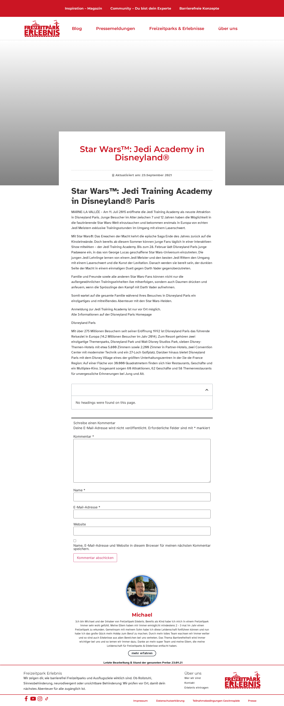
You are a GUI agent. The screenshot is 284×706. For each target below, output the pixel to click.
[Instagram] (39, 698)
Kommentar (83, 436)
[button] (206, 389)
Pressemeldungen (115, 28)
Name (79, 490)
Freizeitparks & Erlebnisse (176, 28)
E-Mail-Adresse (86, 507)
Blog (77, 28)
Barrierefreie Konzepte (199, 8)
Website (79, 524)
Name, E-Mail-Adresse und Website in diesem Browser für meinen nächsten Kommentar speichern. (142, 547)
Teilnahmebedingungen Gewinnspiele (216, 700)
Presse (252, 700)
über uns (227, 28)
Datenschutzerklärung (170, 700)
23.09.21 (177, 662)
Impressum (140, 700)
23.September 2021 (157, 175)
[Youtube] (33, 698)
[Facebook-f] (26, 698)
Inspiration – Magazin (83, 8)
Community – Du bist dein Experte (140, 8)
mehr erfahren (142, 653)
